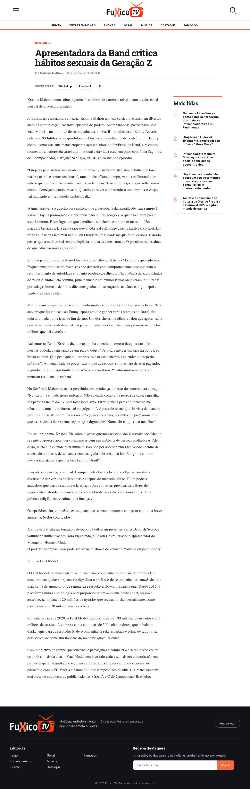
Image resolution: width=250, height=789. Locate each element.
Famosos (191, 25)
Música (146, 25)
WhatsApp (65, 86)
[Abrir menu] (17, 10)
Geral (128, 25)
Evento (110, 25)
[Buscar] (233, 10)
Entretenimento (82, 25)
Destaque (168, 25)
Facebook (85, 86)
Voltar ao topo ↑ (228, 723)
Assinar (225, 765)
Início (56, 25)
